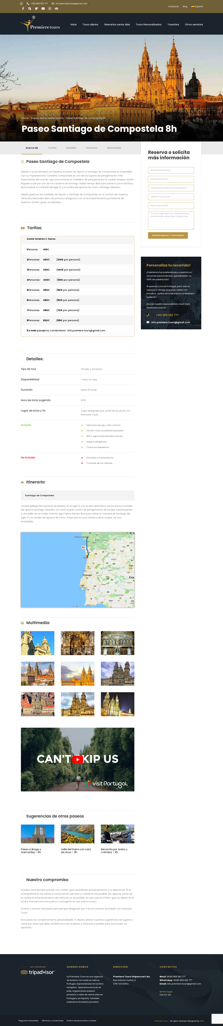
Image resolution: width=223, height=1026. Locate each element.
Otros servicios (194, 24)
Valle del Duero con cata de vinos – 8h (76, 851)
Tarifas (52, 147)
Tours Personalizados (149, 24)
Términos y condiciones (53, 1020)
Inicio (74, 24)
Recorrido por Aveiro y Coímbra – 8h (114, 851)
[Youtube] (43, 8)
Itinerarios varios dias (117, 24)
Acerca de (32, 147)
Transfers (173, 24)
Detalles (71, 147)
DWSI (201, 1021)
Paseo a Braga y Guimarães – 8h (31, 851)
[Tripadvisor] (56, 8)
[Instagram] (50, 8)
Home (25, 118)
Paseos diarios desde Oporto (47, 118)
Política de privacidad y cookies (81, 1020)
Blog (185, 6)
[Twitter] (36, 8)
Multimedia (114, 147)
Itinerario (91, 147)
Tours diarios (90, 24)
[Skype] (30, 8)
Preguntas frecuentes (28, 1020)
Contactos (173, 6)
